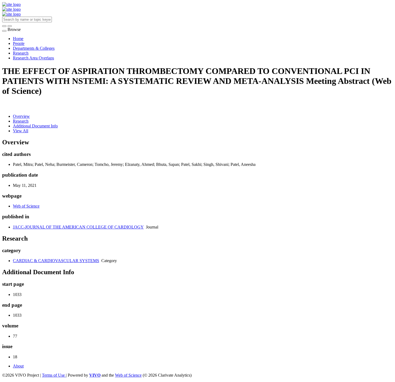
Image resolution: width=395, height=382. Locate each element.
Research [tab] (20, 121)
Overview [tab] (21, 116)
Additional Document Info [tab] (35, 126)
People (18, 43)
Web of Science (26, 206)
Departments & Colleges (34, 48)
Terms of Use (54, 375)
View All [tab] (20, 130)
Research (20, 53)
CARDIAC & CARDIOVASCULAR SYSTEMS (56, 260)
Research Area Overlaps (33, 58)
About (18, 366)
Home (18, 38)
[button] (4, 26)
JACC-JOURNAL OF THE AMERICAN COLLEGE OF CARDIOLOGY (78, 227)
